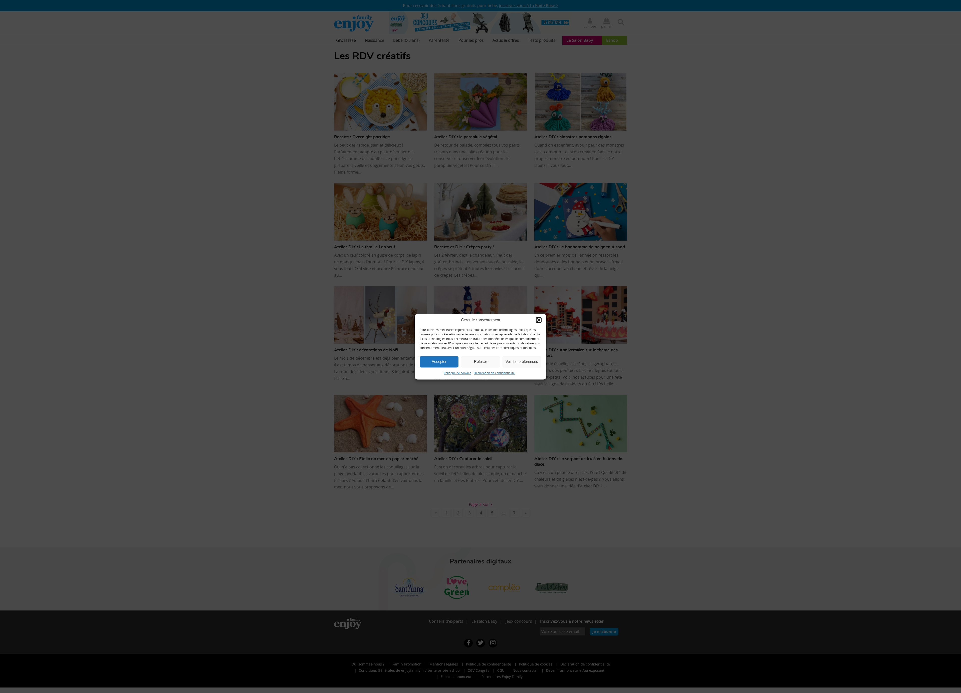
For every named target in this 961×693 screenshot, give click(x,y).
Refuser (480, 361)
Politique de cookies (457, 373)
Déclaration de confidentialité (494, 373)
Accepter (439, 361)
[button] (538, 319)
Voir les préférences (522, 361)
